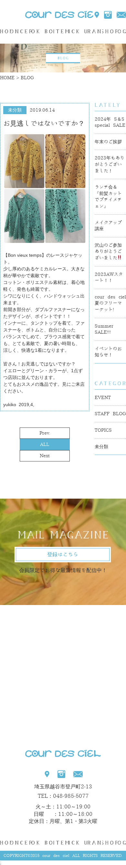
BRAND (94, 31)
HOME (5, 31)
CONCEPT (21, 31)
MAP (97, 15)
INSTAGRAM (108, 15)
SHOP (109, 31)
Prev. (44, 433)
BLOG (121, 31)
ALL (44, 444)
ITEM (61, 31)
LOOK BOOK (42, 31)
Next (45, 455)
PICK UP (78, 31)
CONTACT (121, 15)
